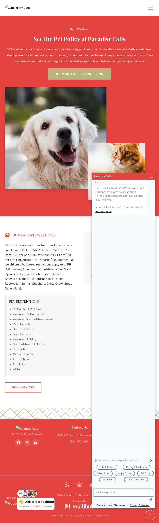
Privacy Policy (82, 494)
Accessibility (64, 494)
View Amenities (23, 387)
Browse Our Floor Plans (79, 74)
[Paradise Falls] (27, 429)
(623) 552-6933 (79, 441)
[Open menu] (150, 8)
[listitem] (18, 442)
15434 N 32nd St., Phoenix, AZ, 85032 (79, 435)
